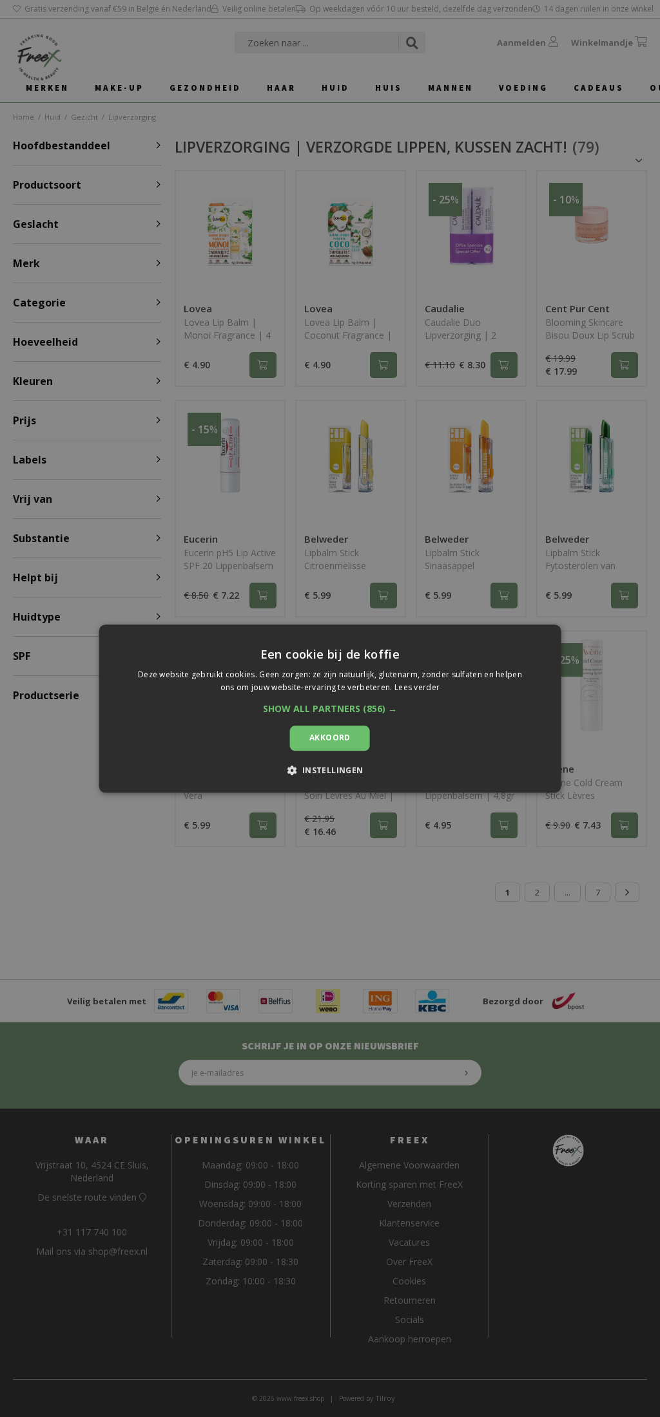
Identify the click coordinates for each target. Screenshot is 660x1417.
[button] (330, 709)
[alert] (330, 708)
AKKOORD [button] (330, 738)
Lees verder (417, 687)
